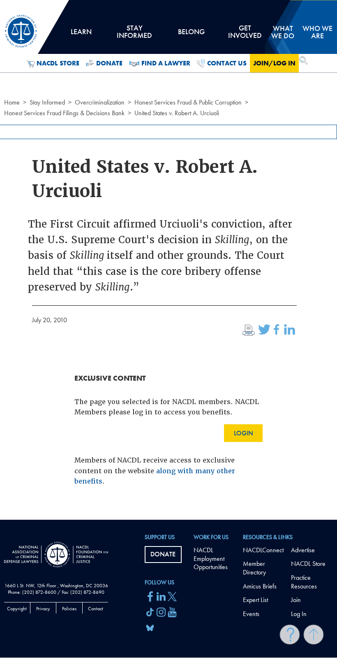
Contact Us (227, 63)
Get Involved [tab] (245, 34)
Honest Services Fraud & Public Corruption (188, 102)
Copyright (17, 608)
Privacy (43, 608)
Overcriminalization (100, 102)
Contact (95, 608)
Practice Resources (304, 582)
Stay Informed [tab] (134, 34)
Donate (109, 63)
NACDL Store (58, 63)
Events (251, 613)
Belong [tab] (191, 34)
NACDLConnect (263, 550)
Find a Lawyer (165, 63)
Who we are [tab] (317, 31)
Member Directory (254, 568)
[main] (168, 260)
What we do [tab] (282, 31)
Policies (69, 608)
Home (12, 102)
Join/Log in (274, 63)
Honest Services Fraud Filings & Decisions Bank (64, 113)
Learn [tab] (81, 34)
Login (243, 433)
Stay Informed (47, 102)
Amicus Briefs (260, 586)
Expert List (255, 599)
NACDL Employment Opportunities (211, 559)
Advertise (303, 550)
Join (296, 599)
